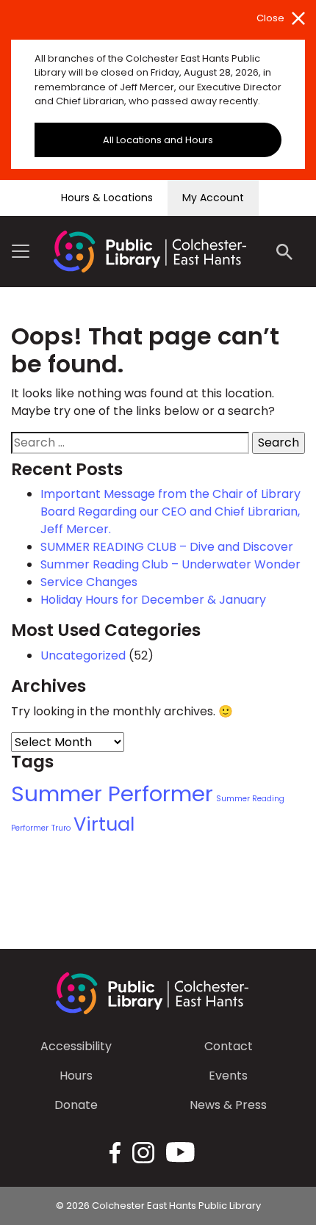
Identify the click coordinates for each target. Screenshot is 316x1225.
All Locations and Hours (158, 140)
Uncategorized (83, 655)
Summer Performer (112, 793)
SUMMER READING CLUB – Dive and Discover (166, 546)
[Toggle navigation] (20, 251)
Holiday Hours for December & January (153, 599)
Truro (61, 828)
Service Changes (88, 582)
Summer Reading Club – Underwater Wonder (170, 564)
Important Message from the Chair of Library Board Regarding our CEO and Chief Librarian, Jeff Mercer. (170, 511)
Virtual (103, 824)
